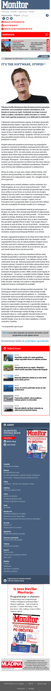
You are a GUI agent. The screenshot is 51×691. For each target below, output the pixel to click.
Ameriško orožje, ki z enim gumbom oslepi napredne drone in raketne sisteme (31, 358)
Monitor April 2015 (41, 59)
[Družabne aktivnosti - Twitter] (3, 18)
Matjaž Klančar (29, 59)
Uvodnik (44, 56)
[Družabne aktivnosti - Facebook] (47, 15)
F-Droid (6, 563)
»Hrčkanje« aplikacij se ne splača (15, 513)
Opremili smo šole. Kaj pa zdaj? (14, 516)
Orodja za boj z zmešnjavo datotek (15, 555)
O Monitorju (5, 12)
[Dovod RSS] (11, 18)
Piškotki (14, 12)
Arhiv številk (11, 445)
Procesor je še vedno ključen (13, 540)
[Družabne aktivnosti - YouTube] (7, 18)
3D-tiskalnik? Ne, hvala (11, 472)
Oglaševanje (23, 12)
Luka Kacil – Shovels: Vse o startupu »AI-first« (19, 484)
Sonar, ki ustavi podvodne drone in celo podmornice (30, 389)
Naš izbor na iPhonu (10, 571)
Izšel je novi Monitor (10, 496)
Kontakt (31, 12)
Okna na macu (9, 552)
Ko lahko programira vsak (12, 499)
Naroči (5, 333)
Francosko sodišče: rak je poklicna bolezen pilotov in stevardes (28, 399)
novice (17, 355)
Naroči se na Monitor (14, 22)
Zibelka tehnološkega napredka (14, 534)
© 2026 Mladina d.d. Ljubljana (14, 684)
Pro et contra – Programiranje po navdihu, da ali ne (21, 478)
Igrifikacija (7, 566)
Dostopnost (21, 688)
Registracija (6, 15)
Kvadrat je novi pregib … (12, 546)
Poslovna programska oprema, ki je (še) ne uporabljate (22, 519)
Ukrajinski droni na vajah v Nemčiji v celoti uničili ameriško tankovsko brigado (31, 368)
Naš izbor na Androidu (11, 569)
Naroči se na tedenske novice (18, 29)
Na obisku (7, 507)
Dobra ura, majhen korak (12, 490)
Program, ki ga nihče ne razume (14, 501)
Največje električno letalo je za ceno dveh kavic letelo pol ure (30, 379)
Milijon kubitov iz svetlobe (12, 527)
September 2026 (9, 435)
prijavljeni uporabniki (37, 340)
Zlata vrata (7, 557)
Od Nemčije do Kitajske (11, 466)
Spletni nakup (11, 25)
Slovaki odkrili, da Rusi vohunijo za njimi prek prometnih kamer (29, 409)
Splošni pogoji (42, 684)
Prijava (17, 15)
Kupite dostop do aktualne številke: (19, 578)
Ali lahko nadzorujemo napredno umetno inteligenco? (22, 475)
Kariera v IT (8, 525)
